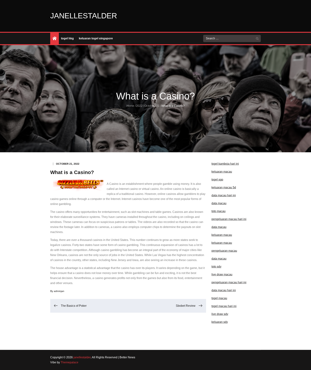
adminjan (59, 291)
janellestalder (83, 16)
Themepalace (69, 362)
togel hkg (67, 38)
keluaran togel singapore (96, 38)
